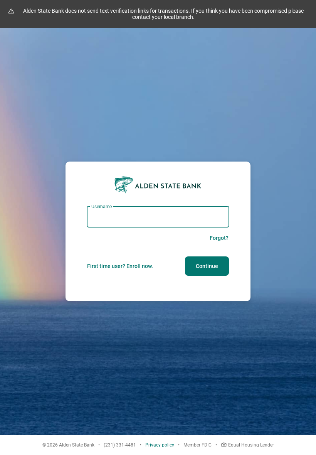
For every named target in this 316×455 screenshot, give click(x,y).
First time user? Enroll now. (120, 266)
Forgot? (219, 238)
